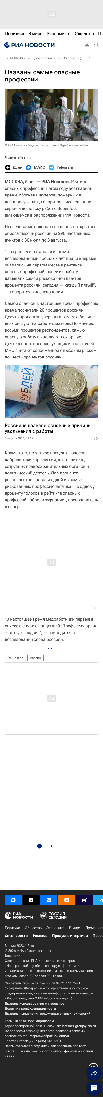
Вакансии (12, 956)
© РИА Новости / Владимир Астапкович (31, 145)
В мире (75, 928)
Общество (15, 658)
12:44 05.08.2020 (18, 58)
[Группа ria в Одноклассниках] (66, 900)
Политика (12, 928)
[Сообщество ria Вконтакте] (48, 900)
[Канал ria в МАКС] (13, 900)
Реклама (40, 936)
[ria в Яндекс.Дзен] (31, 900)
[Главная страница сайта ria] (28, 45)
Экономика (55, 928)
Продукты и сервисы (70, 936)
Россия (35, 658)
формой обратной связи (49, 1036)
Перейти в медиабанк (74, 145)
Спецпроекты (16, 936)
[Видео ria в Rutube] (84, 900)
